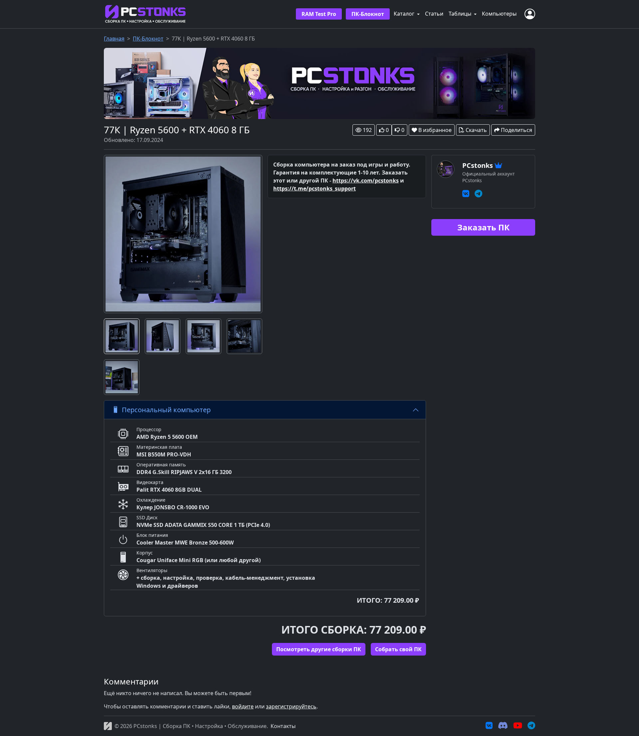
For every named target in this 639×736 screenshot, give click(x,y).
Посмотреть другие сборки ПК (318, 649)
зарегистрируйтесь (291, 706)
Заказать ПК (483, 227)
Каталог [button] (405, 13)
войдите (243, 706)
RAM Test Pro (319, 14)
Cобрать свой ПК (398, 649)
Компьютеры (499, 13)
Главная (114, 38)
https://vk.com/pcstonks (365, 180)
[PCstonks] (319, 82)
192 (367, 130)
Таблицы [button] (461, 13)
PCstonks (477, 165)
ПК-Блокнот (367, 14)
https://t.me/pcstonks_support (314, 188)
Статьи (434, 13)
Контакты (283, 726)
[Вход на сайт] (530, 14)
